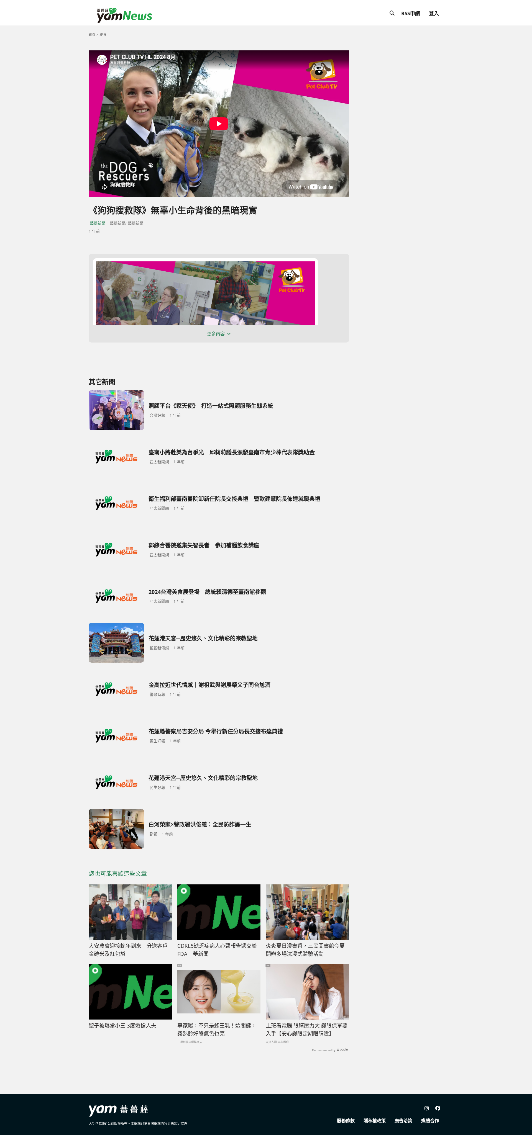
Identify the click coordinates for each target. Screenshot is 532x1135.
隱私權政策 (375, 1121)
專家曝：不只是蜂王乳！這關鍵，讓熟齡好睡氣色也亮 (216, 1029)
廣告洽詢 (403, 1121)
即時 (102, 34)
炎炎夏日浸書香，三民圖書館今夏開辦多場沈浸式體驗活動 (305, 950)
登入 (434, 13)
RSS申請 (410, 13)
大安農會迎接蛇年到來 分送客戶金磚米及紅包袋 (128, 950)
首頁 (92, 34)
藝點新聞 (97, 223)
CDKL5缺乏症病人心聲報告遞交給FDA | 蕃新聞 (217, 950)
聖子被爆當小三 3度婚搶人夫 (122, 1025)
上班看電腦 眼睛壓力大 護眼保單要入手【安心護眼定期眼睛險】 (306, 1029)
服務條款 (346, 1121)
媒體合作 (430, 1121)
